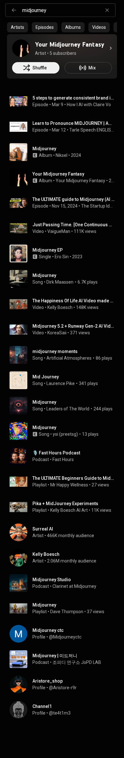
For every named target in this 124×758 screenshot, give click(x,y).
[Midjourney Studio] (64, 583)
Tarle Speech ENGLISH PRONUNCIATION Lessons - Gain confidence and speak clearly (92, 129)
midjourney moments (55, 351)
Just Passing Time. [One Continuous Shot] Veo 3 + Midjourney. (73, 224)
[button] (18, 101)
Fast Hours (63, 459)
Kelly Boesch (59, 307)
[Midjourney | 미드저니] (64, 659)
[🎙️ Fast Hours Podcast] (64, 456)
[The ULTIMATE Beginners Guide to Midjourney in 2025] (64, 481)
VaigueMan (58, 231)
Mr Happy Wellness (69, 484)
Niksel (61, 155)
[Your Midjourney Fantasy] (21, 48)
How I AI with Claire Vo (89, 104)
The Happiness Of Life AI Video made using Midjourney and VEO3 (73, 300)
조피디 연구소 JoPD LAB (76, 662)
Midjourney (44, 275)
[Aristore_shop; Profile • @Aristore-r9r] (64, 684)
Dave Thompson (66, 611)
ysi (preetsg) (65, 434)
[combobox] (68, 10)
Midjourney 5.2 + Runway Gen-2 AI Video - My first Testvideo (73, 326)
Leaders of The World (67, 408)
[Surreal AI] (64, 532)
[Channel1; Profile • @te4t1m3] (64, 710)
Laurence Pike (60, 383)
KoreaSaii (56, 332)
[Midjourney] (64, 152)
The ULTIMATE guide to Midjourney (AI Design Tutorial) (73, 199)
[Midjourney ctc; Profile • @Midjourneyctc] (64, 633)
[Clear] (107, 10)
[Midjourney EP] (64, 253)
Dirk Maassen (59, 282)
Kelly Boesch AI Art (69, 510)
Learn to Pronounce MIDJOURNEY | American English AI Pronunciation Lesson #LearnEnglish (73, 123)
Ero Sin (62, 256)
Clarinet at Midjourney (74, 586)
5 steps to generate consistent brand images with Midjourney (73, 97)
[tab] (17, 27)
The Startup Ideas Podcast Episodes (98, 206)
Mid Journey (45, 376)
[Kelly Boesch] (64, 557)
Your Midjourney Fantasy (80, 180)
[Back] (14, 10)
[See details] (110, 48)
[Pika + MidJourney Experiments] (64, 507)
